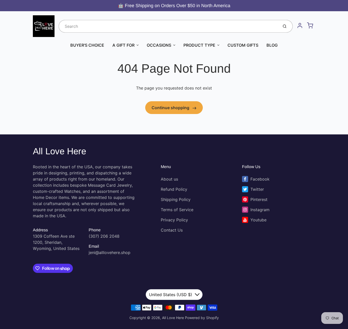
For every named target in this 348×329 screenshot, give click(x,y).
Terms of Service (177, 209)
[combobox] (168, 26)
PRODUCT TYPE (199, 45)
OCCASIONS (159, 45)
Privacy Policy (174, 219)
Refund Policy (174, 189)
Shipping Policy (176, 199)
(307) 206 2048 (104, 236)
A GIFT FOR (123, 45)
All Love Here (59, 151)
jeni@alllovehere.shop (109, 252)
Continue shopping (171, 107)
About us (169, 179)
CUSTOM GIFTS (242, 45)
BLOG (272, 45)
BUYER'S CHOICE (87, 45)
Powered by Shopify (202, 317)
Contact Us (172, 230)
